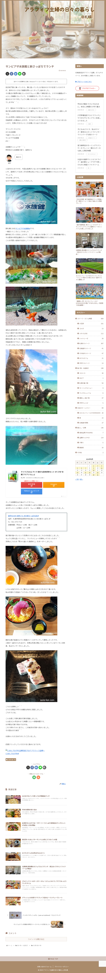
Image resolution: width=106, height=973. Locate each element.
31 (97, 475)
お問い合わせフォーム (44, 967)
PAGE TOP (54, 959)
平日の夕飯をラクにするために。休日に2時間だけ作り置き (89, 105)
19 (77, 472)
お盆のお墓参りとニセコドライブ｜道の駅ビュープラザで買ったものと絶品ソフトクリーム (89, 162)
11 (101, 468)
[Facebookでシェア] (11, 74)
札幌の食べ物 (11, 759)
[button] (24, 74)
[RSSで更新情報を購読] (38, 777)
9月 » (81, 479)
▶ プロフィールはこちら (83, 81)
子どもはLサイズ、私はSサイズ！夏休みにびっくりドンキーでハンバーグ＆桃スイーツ (89, 132)
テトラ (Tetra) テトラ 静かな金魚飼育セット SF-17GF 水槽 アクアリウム (42, 473)
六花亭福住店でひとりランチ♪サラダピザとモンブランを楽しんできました (89, 118)
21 (85, 472)
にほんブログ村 (11, 753)
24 (97, 472)
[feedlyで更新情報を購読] (34, 777)
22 (89, 472)
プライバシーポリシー (62, 967)
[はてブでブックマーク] (15, 74)
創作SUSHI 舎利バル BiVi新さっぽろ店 (22, 515)
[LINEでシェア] (20, 74)
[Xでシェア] (7, 74)
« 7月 (77, 479)
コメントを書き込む (36, 939)
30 (93, 475)
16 (93, 470)
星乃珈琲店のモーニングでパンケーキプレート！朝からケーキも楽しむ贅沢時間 (89, 148)
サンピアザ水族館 (22, 228)
